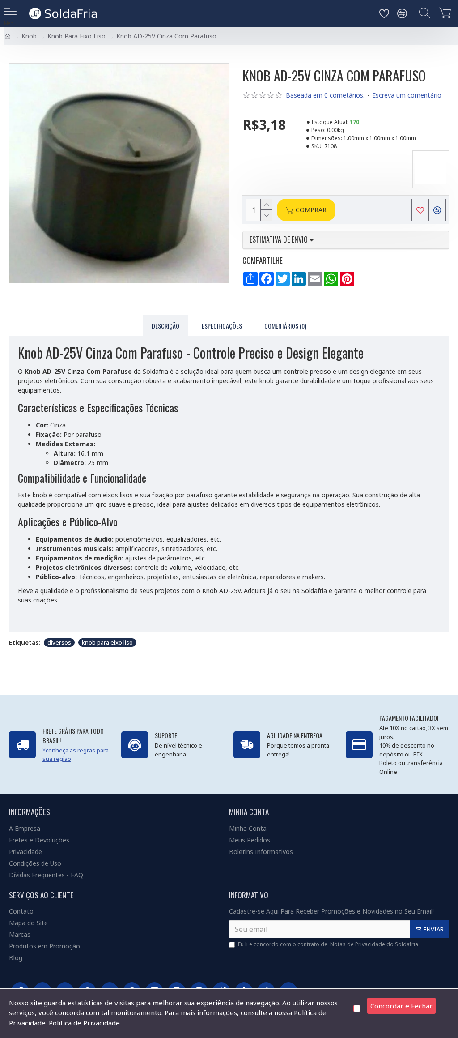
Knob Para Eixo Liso (76, 36)
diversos (59, 642)
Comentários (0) (285, 325)
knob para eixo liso (107, 642)
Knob (29, 36)
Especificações (222, 325)
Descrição (165, 325)
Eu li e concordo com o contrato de (328, 944)
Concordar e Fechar (401, 1005)
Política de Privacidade (84, 1022)
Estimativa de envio (280, 240)
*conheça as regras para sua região (75, 754)
